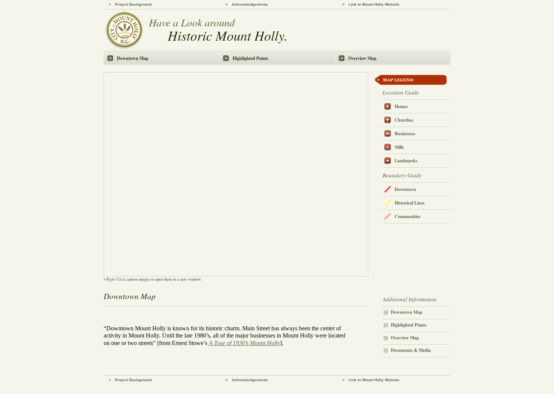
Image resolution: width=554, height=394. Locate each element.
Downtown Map (132, 58)
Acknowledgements (250, 4)
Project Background (133, 4)
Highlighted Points (250, 58)
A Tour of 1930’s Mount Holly (244, 343)
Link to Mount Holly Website (374, 4)
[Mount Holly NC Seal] (124, 30)
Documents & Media (411, 350)
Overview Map (362, 58)
